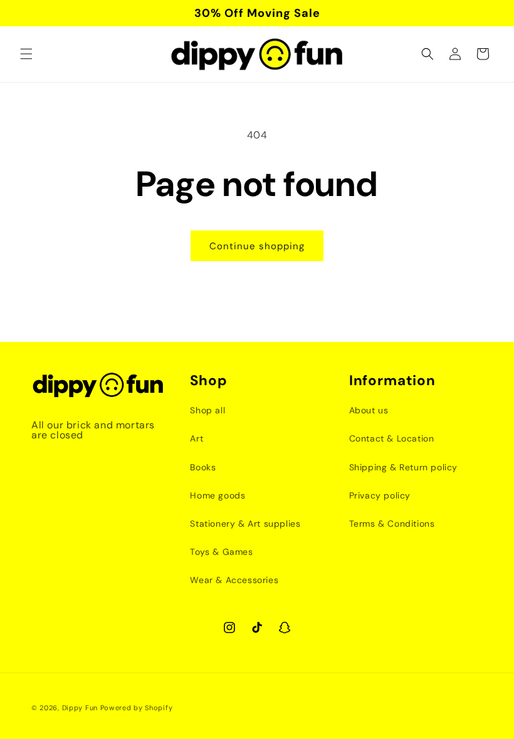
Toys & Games (221, 551)
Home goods (217, 495)
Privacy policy (380, 495)
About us (369, 410)
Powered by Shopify (136, 707)
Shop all (207, 410)
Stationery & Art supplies (245, 523)
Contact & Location (391, 438)
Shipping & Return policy (403, 467)
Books (203, 467)
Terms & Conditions (392, 523)
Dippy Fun (80, 707)
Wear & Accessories (234, 580)
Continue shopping (257, 246)
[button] (26, 54)
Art (196, 438)
